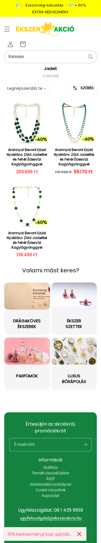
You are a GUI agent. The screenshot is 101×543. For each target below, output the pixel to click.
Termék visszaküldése (50, 473)
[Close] (79, 534)
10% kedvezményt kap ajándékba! (40, 534)
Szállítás (50, 467)
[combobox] (50, 57)
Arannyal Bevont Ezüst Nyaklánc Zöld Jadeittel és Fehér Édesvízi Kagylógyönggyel (27, 157)
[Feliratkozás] (85, 444)
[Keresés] (90, 57)
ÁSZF (50, 478)
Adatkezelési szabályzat (51, 484)
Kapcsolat (50, 495)
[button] (7, 29)
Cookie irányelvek (51, 490)
